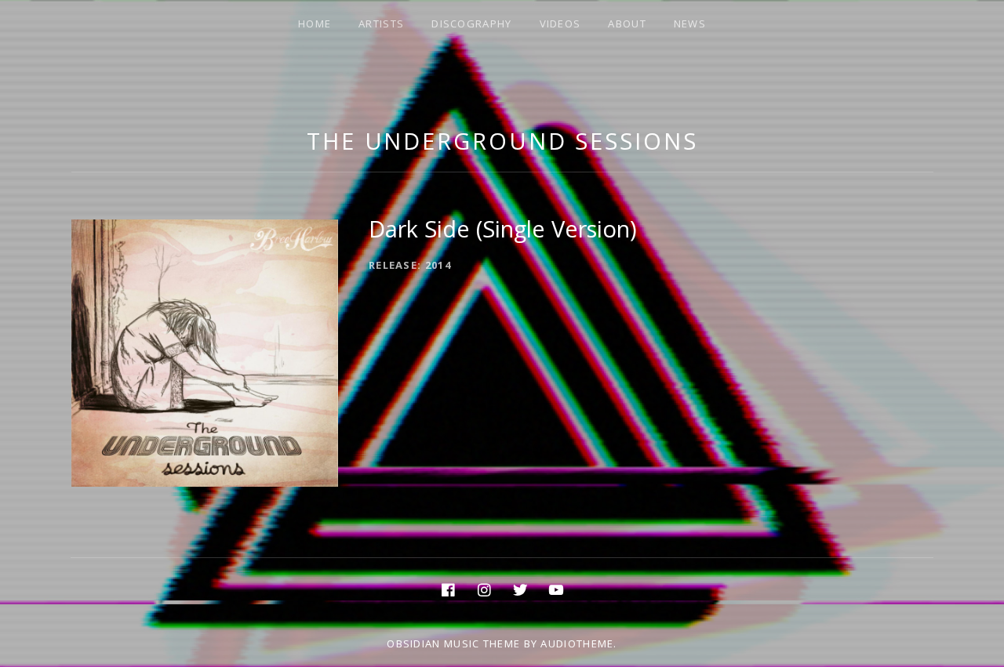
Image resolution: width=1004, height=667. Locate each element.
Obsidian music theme (453, 643)
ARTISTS (381, 23)
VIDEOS (560, 23)
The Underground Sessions (502, 140)
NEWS (690, 23)
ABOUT (627, 23)
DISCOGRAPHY (471, 23)
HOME (314, 23)
